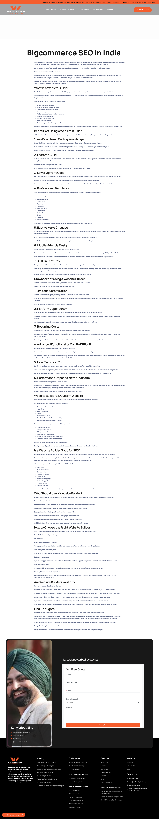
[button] (13, 815)
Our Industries (83, 10)
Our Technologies (67, 10)
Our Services (51, 10)
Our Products (98, 10)
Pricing (110, 10)
